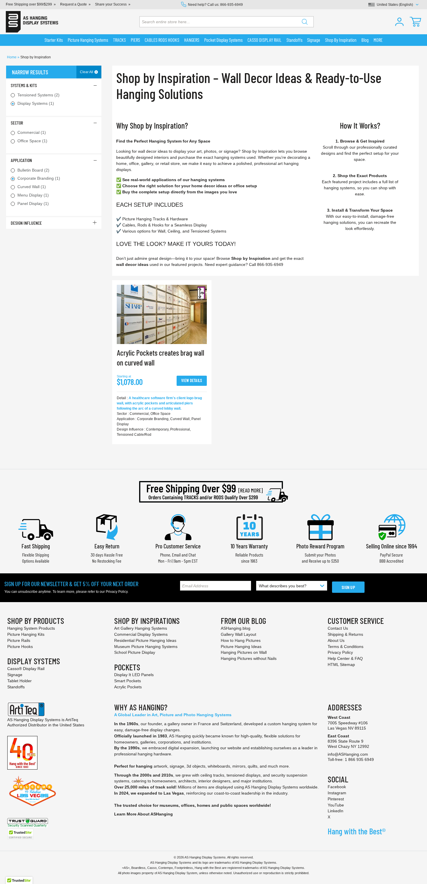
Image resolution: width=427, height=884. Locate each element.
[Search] (305, 22)
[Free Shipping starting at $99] (213, 492)
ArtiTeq (71, 719)
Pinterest (336, 799)
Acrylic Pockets (128, 687)
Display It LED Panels (134, 674)
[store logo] (32, 22)
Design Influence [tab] (26, 223)
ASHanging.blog (235, 628)
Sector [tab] (17, 122)
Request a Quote (73, 4)
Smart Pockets (127, 680)
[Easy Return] (106, 526)
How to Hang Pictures (241, 640)
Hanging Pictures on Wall (244, 652)
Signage (14, 674)
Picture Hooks (20, 646)
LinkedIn (335, 811)
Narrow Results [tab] (30, 72)
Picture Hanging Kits (25, 634)
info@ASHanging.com (348, 754)
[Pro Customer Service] (178, 526)
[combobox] (226, 22)
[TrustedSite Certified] (20, 834)
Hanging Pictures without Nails (249, 658)
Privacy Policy (117, 592)
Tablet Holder (19, 680)
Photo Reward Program (320, 546)
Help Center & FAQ (345, 658)
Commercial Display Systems (141, 634)
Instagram (337, 793)
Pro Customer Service (178, 546)
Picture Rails (18, 640)
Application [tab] (21, 160)
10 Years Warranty (249, 546)
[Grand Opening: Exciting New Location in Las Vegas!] (32, 790)
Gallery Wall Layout (238, 634)
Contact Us (338, 628)
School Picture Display (134, 652)
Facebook (337, 786)
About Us (336, 640)
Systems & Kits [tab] (24, 85)
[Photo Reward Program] (320, 526)
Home (12, 57)
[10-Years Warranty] (249, 526)
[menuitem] (53, 40)
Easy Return (106, 546)
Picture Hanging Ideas (241, 646)
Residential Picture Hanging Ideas (145, 640)
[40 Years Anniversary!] (22, 752)
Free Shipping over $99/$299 (29, 4)
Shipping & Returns (345, 634)
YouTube (336, 805)
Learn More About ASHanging (143, 814)
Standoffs (16, 687)
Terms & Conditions (345, 646)
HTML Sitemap (341, 664)
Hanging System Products (31, 628)
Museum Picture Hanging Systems (145, 646)
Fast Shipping (35, 546)
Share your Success (111, 4)
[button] (399, 21)
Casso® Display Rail (25, 668)
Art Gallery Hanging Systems (140, 628)
